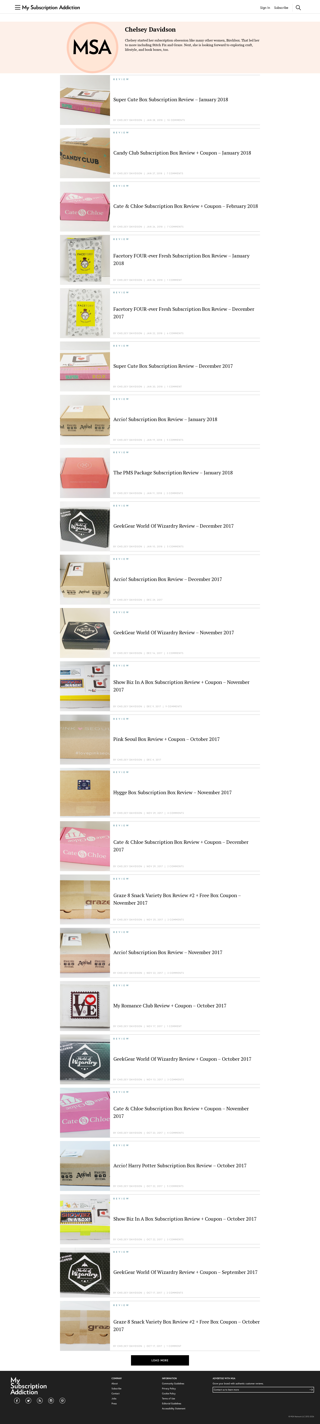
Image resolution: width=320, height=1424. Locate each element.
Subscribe (281, 7)
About (115, 1383)
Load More (160, 1360)
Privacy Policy (169, 1388)
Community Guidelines (173, 1383)
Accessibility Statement (173, 1408)
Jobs (114, 1398)
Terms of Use (168, 1398)
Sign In (265, 7)
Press (114, 1403)
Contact (116, 1393)
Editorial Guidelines (171, 1403)
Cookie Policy (169, 1393)
